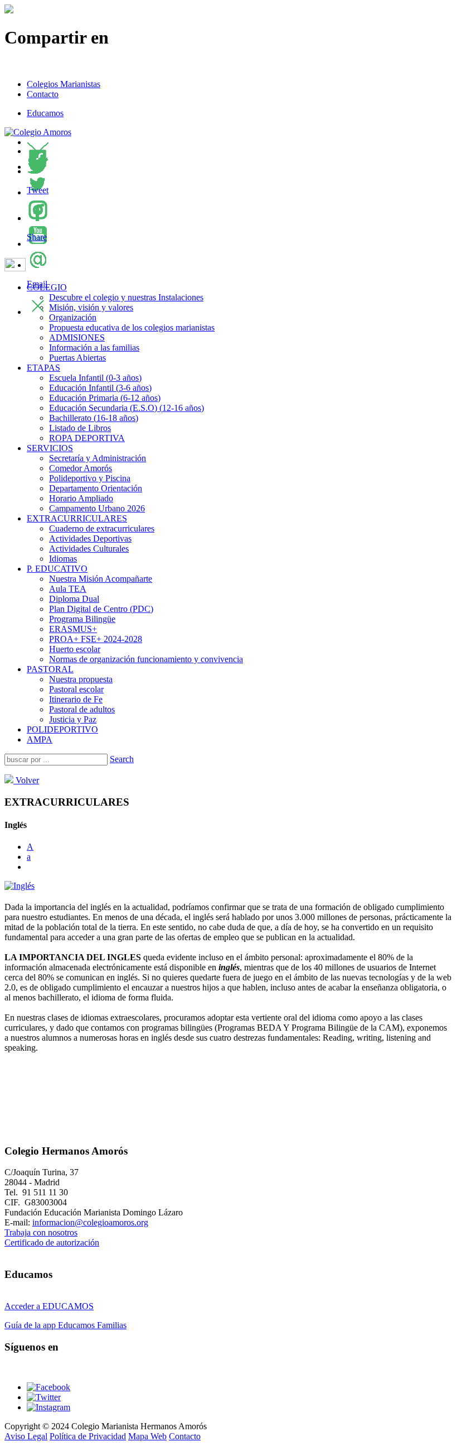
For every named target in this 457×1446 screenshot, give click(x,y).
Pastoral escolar (76, 689)
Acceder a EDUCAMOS (49, 1306)
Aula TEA (67, 588)
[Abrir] (38, 151)
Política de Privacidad (88, 1436)
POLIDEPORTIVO (62, 729)
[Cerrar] (38, 312)
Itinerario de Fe (76, 699)
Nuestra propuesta (81, 679)
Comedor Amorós (80, 468)
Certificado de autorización (51, 1242)
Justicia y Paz (72, 719)
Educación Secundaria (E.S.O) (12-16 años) (126, 408)
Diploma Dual (74, 599)
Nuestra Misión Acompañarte (100, 578)
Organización (72, 317)
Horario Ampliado (81, 498)
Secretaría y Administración (97, 458)
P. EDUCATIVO (57, 568)
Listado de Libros (80, 428)
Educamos (45, 113)
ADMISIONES (77, 337)
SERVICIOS (50, 448)
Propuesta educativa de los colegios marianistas (132, 327)
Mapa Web (147, 1436)
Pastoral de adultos (82, 709)
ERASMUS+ (73, 629)
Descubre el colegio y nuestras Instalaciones (126, 297)
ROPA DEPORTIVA (87, 438)
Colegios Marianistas (63, 84)
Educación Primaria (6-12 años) (105, 398)
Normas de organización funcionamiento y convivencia (146, 659)
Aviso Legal (25, 1436)
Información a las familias (94, 347)
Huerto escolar (74, 649)
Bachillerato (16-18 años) (93, 418)
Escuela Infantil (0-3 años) (95, 377)
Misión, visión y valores (91, 307)
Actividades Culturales (89, 548)
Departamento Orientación (95, 488)
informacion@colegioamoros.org (90, 1222)
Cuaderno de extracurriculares (101, 528)
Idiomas (63, 558)
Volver (26, 780)
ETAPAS (43, 367)
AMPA (39, 739)
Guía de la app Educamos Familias (65, 1325)
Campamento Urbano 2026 (97, 508)
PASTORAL (50, 669)
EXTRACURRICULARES (77, 518)
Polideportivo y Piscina (89, 478)
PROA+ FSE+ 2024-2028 (95, 639)
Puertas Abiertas (77, 357)
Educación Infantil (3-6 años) (100, 387)
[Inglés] (19, 885)
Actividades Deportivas (90, 538)
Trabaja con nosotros (40, 1232)
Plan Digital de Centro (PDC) (101, 609)
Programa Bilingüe (82, 619)
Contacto (43, 94)
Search (122, 759)
